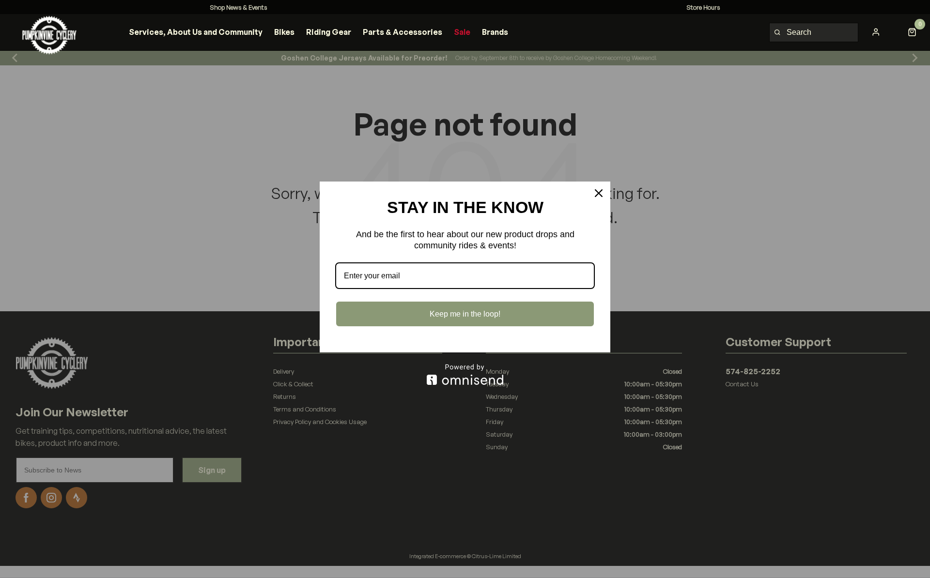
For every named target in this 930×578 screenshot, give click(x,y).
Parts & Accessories (402, 32)
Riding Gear (328, 32)
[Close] (598, 193)
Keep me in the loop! (465, 314)
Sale (462, 32)
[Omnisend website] (465, 374)
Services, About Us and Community (196, 32)
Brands (495, 32)
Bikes (284, 32)
